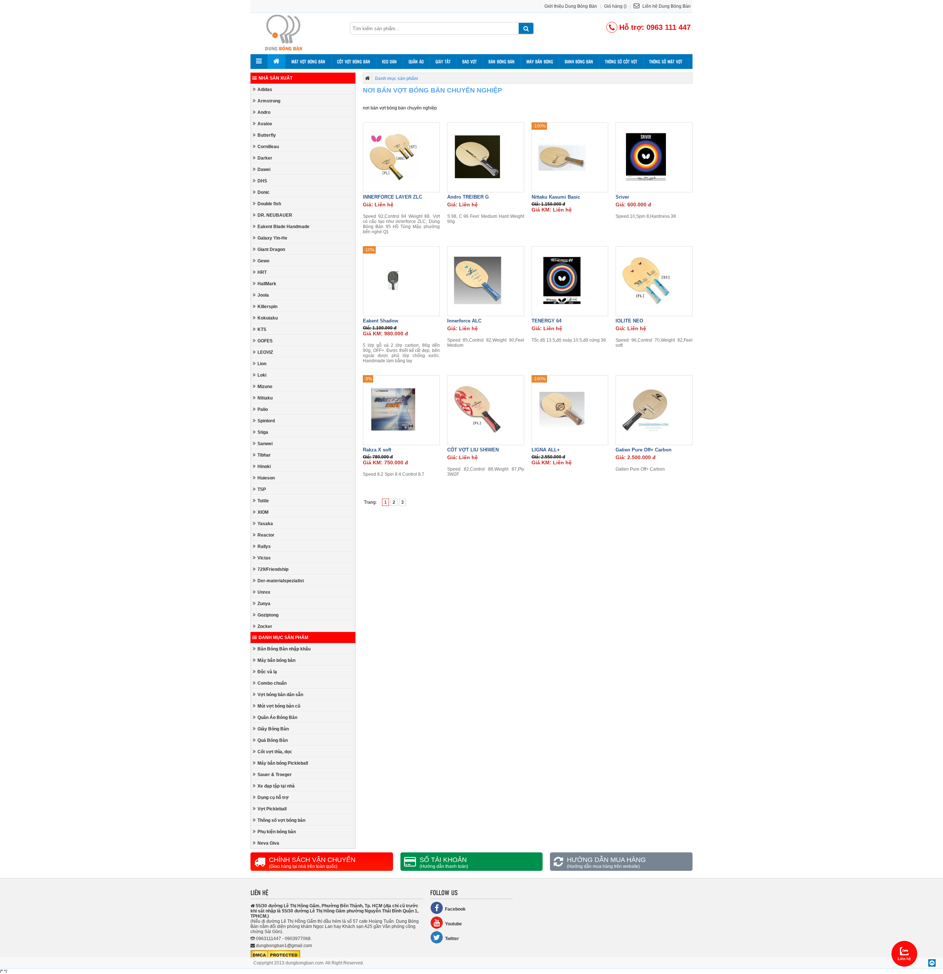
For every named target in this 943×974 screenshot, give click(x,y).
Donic (263, 192)
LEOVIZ (265, 352)
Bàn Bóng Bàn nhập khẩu (284, 649)
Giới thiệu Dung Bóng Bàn (570, 6)
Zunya (263, 603)
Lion (261, 363)
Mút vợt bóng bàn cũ (278, 706)
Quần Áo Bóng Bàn (277, 717)
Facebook (455, 909)
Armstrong (268, 101)
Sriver (622, 197)
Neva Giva (268, 843)
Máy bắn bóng (539, 61)
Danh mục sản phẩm (283, 637)
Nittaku (265, 398)
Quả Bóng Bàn (272, 740)
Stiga (262, 432)
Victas (264, 558)
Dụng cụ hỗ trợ (273, 797)
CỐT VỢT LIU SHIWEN (473, 450)
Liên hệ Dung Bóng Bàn (666, 6)
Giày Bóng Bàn (273, 729)
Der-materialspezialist (280, 580)
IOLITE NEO (629, 321)
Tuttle (263, 500)
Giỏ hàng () (615, 6)
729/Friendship (272, 569)
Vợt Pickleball (272, 808)
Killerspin (267, 306)
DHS (262, 181)
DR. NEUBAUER (274, 215)
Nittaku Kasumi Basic (556, 197)
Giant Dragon (271, 249)
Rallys (264, 546)
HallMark (266, 283)
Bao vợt (469, 61)
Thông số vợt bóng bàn (281, 820)
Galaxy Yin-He (272, 238)
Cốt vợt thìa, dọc (274, 751)
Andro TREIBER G (468, 197)
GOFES (265, 340)
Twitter (452, 938)
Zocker (264, 626)
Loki (261, 375)
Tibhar (264, 455)
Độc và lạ (267, 671)
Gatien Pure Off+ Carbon (644, 450)
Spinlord (266, 420)
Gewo (263, 260)
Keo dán (389, 61)
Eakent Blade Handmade (283, 226)
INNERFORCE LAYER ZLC (392, 197)
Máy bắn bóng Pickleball (282, 763)
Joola (263, 295)
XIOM (263, 512)
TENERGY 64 (546, 321)
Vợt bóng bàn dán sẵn (280, 694)
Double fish (269, 203)
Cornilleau (268, 146)
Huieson (266, 478)
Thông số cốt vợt (621, 61)
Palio (262, 409)
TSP (261, 489)
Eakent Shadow (380, 321)
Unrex (263, 592)
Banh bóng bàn (579, 61)
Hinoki (264, 466)
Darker (264, 158)
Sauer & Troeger (274, 774)
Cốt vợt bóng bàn (353, 61)
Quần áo (416, 61)
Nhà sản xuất (275, 78)
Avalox (264, 123)
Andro (263, 112)
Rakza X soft (377, 450)
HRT (262, 272)
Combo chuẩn (272, 683)
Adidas (264, 89)
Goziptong (267, 615)
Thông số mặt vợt (665, 61)
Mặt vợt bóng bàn (308, 61)
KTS (261, 329)
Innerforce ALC (464, 321)
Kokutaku (267, 318)
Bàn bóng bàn (501, 61)
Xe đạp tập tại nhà (276, 786)
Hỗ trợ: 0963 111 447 (655, 27)
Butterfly (266, 135)
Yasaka (265, 523)
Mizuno (264, 386)
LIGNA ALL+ (546, 450)
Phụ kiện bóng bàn (276, 831)
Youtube (453, 923)
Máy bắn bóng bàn (276, 660)
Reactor (265, 535)
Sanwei (265, 443)
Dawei (263, 169)
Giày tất (443, 61)
